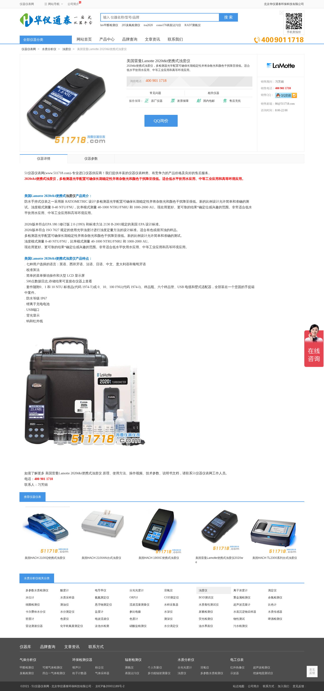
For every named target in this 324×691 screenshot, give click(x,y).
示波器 (234, 673)
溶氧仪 (168, 590)
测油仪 (64, 604)
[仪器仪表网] (45, 19)
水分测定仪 (67, 611)
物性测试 (239, 619)
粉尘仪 (99, 667)
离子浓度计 (240, 590)
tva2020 (148, 25)
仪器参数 (91, 158)
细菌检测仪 (33, 604)
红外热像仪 (237, 667)
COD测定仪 (171, 597)
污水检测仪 (240, 626)
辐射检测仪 (133, 660)
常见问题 (155, 93)
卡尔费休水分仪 (36, 611)
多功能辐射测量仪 (159, 673)
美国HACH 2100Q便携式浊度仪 (45, 558)
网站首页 (84, 39)
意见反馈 (298, 686)
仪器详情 (43, 158)
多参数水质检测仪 (37, 590)
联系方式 (96, 647)
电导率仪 (100, 590)
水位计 (30, 597)
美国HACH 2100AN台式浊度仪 (101, 558)
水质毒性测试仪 (209, 604)
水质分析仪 (49, 49)
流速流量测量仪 (139, 604)
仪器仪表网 (27, 4)
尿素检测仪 (206, 611)
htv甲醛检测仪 (109, 25)
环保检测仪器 (82, 660)
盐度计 (99, 611)
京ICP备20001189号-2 (110, 686)
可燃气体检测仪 (52, 667)
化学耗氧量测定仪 (71, 626)
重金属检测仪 (241, 597)
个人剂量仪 (155, 667)
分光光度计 (137, 590)
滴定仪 (272, 590)
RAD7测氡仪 (193, 25)
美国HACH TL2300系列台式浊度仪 (274, 558)
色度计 (134, 619)
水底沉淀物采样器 (244, 611)
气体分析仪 (28, 660)
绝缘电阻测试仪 (263, 673)
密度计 (30, 619)
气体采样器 (102, 673)
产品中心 (107, 39)
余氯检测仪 (275, 597)
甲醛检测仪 (27, 667)
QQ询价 (161, 120)
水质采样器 (67, 597)
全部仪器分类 (33, 40)
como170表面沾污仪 (168, 25)
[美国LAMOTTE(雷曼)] (281, 65)
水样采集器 (171, 604)
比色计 (272, 604)
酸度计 (64, 590)
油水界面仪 (206, 626)
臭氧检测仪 (27, 673)
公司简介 (73, 4)
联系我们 (175, 39)
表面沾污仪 (132, 673)
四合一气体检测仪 (53, 673)
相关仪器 (213, 93)
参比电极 (135, 611)
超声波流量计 (241, 604)
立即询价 (278, 39)
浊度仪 (66, 49)
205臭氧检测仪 (131, 25)
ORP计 (134, 597)
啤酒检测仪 (275, 619)
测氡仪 (129, 667)
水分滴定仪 (171, 626)
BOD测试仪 (206, 597)
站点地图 (238, 686)
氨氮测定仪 (102, 597)
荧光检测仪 (206, 619)
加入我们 (283, 686)
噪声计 (76, 667)
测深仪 (168, 619)
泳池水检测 (102, 626)
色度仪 (64, 619)
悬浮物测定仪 (103, 604)
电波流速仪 (102, 619)
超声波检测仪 (261, 667)
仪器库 (25, 647)
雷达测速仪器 (34, 626)
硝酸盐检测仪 (138, 626)
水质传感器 (275, 611)
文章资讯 (152, 39)
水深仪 (168, 611)
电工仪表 (237, 660)
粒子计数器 (79, 673)
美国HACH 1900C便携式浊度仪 (159, 558)
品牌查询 (129, 39)
